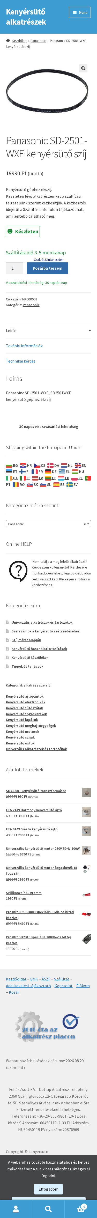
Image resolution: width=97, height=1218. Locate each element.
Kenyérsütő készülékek (30, 657)
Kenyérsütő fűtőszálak (24, 708)
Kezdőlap (19, 40)
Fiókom (83, 985)
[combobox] (48, 523)
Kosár (14, 992)
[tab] (48, 330)
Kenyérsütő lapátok (22, 719)
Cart (75, 1204)
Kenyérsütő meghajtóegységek (31, 725)
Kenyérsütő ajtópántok (24, 696)
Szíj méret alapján (26, 640)
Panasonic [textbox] (47, 524)
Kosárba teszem (47, 268)
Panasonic (38, 40)
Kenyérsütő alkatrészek (26, 16)
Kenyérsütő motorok (22, 731)
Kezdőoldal (16, 978)
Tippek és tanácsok (27, 666)
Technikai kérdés (20, 361)
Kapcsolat (64, 985)
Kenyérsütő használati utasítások (39, 648)
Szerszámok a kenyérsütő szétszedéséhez (45, 631)
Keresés (48, 1209)
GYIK (34, 978)
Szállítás (62, 978)
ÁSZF (46, 978)
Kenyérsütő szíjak (20, 737)
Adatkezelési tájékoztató (28, 985)
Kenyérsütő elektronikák (25, 702)
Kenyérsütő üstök (20, 743)
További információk (24, 345)
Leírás (11, 330)
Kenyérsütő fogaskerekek (26, 714)
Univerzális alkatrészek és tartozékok (42, 622)
